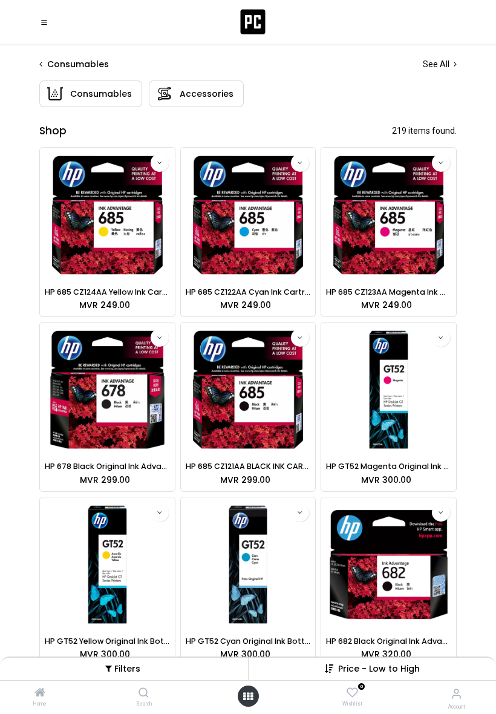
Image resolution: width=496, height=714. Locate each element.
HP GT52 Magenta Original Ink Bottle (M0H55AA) (388, 466)
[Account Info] (456, 694)
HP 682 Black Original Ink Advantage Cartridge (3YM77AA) (388, 641)
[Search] (143, 693)
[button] (379, 669)
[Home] (39, 693)
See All (437, 64)
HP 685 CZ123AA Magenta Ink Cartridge (388, 291)
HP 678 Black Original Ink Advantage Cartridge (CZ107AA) (107, 466)
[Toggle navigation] (44, 21)
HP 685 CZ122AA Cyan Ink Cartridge (248, 291)
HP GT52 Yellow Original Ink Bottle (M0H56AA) (107, 641)
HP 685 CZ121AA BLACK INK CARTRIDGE (248, 466)
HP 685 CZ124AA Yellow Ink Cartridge (107, 291)
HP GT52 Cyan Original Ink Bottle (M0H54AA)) (248, 641)
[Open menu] (248, 696)
